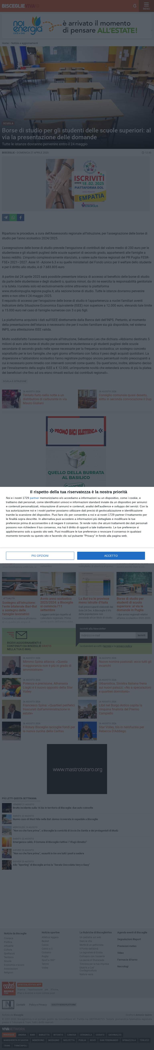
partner (34, 497)
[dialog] (77, 525)
